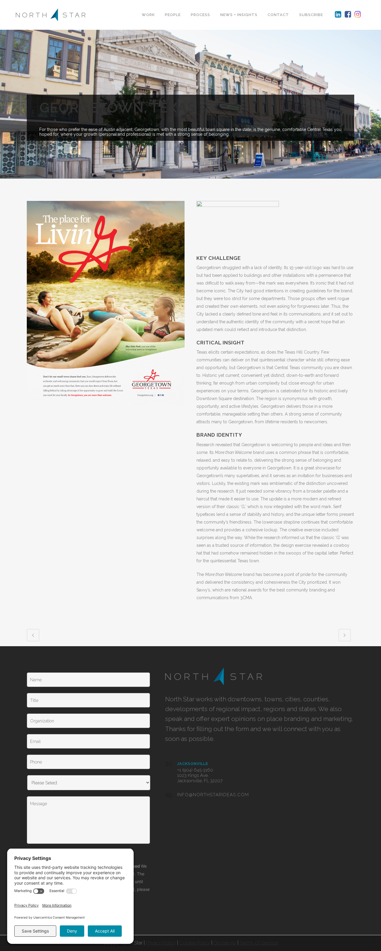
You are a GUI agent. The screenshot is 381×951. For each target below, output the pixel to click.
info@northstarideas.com (213, 794)
